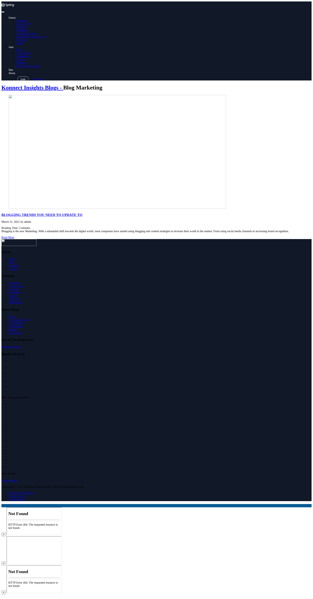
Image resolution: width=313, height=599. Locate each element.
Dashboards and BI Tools (30, 36)
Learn (11, 47)
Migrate (12, 73)
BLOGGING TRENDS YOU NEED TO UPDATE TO (41, 215)
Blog (11, 262)
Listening (21, 20)
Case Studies (23, 53)
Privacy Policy (17, 496)
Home (12, 259)
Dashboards (15, 302)
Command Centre (26, 33)
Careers (20, 59)
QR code (21, 40)
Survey (20, 43)
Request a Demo (10, 346)
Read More (7, 237)
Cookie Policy (17, 499)
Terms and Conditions (21, 492)
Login (23, 79)
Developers (15, 332)
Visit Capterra (9, 480)
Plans (11, 70)
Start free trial (38, 79)
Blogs (19, 49)
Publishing (22, 30)
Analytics (21, 26)
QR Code (14, 299)
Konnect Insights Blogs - (32, 87)
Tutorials (21, 62)
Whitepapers (23, 56)
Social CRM (23, 23)
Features (12, 17)
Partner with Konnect (28, 66)
